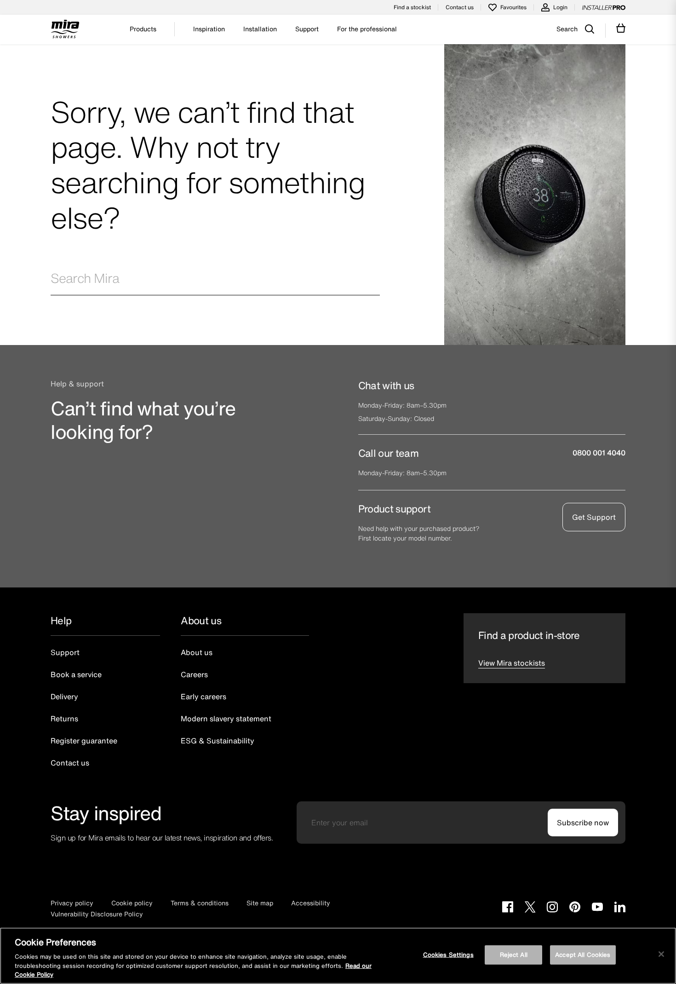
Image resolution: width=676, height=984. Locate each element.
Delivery (64, 696)
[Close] (661, 954)
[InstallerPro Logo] (603, 7)
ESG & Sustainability (217, 740)
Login (560, 7)
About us (196, 652)
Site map (259, 903)
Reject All (513, 954)
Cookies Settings (448, 954)
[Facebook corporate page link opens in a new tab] (507, 908)
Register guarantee (84, 740)
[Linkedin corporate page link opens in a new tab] (619, 908)
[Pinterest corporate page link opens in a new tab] (574, 908)
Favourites (513, 7)
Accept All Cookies (582, 954)
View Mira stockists (511, 662)
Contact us (460, 7)
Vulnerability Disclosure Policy (97, 914)
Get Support (594, 517)
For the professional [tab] (367, 29)
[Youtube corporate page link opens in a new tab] (597, 908)
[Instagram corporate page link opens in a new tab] (552, 908)
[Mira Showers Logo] (65, 30)
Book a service (76, 674)
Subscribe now (583, 822)
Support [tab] (307, 29)
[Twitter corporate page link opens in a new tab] (530, 908)
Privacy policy (72, 903)
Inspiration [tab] (209, 29)
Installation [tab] (260, 29)
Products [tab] (143, 29)
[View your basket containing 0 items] (621, 28)
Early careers (203, 696)
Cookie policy (132, 903)
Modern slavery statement (226, 718)
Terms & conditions (200, 903)
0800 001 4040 (599, 452)
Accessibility (310, 903)
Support (65, 652)
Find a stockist (412, 7)
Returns (64, 718)
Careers (194, 674)
